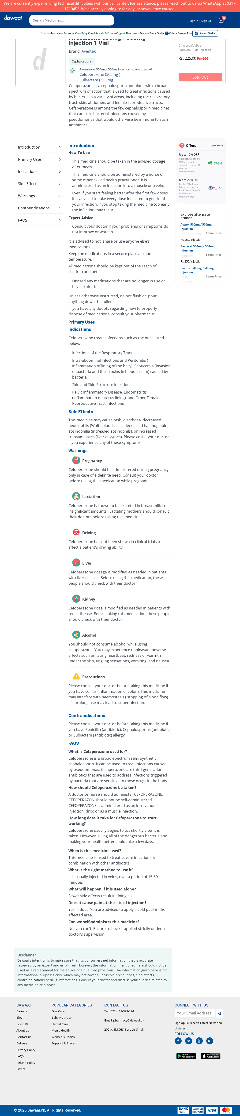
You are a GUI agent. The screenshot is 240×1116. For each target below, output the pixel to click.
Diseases (46, 33)
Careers (21, 1011)
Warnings (26, 195)
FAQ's (20, 1056)
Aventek (89, 51)
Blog (19, 1017)
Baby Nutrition (62, 1017)
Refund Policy (25, 1063)
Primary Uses (30, 159)
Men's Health (61, 1030)
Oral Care (58, 1011)
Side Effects (28, 183)
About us (22, 1030)
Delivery (22, 1043)
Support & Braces (64, 1043)
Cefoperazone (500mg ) (99, 74)
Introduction (29, 147)
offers (173, 33)
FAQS (22, 220)
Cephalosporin (82, 61)
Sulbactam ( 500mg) (96, 80)
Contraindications (34, 208)
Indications (28, 171)
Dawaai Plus (184, 33)
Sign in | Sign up (200, 21)
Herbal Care (60, 1024)
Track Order (157, 33)
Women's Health (63, 1037)
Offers (20, 1069)
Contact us (23, 1037)
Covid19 (22, 1024)
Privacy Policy (25, 1050)
